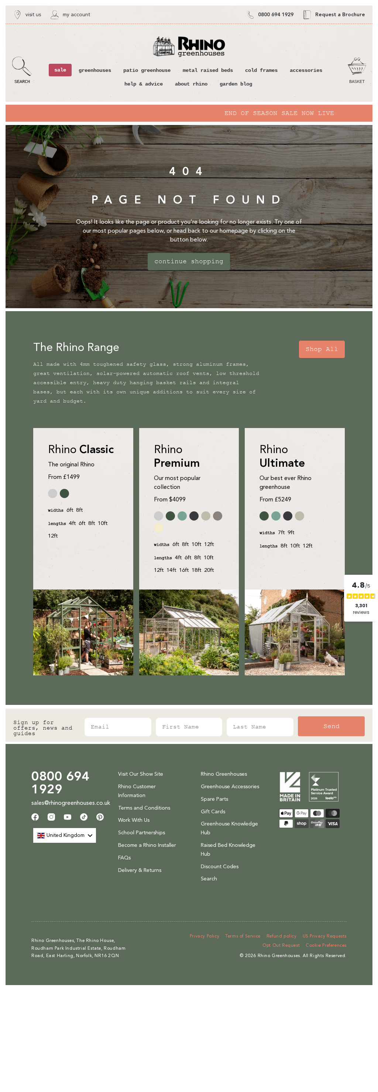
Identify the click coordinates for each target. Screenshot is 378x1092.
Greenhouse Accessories (230, 786)
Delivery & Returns (139, 870)
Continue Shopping (188, 261)
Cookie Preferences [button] (326, 945)
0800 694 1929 (60, 782)
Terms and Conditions (144, 808)
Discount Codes (219, 866)
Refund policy (282, 936)
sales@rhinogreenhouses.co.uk (70, 802)
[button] (22, 70)
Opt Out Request (281, 945)
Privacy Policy (204, 936)
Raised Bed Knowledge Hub (228, 849)
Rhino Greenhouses (224, 774)
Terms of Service (243, 936)
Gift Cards (213, 811)
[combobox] (64, 835)
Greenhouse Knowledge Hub (229, 828)
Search (209, 879)
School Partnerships (141, 833)
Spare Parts (214, 799)
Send (331, 726)
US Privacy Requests (325, 936)
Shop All (322, 349)
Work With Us (134, 820)
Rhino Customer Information (137, 791)
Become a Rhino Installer (147, 845)
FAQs (124, 858)
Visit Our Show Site (140, 774)
